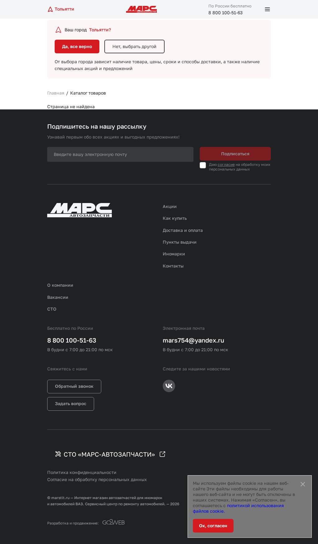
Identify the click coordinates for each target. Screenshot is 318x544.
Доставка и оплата (183, 230)
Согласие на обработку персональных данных (97, 479)
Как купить (175, 218)
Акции (170, 206)
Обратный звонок (74, 386)
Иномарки (174, 253)
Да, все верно (77, 46)
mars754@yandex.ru (193, 340)
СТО (52, 309)
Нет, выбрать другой (134, 46)
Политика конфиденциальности (81, 472)
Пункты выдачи (180, 242)
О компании (60, 285)
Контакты (173, 265)
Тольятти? (100, 29)
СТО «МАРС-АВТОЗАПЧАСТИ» (109, 454)
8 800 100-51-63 (225, 12)
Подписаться (235, 153)
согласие (226, 164)
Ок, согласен (213, 525)
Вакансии (57, 297)
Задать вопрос (70, 403)
